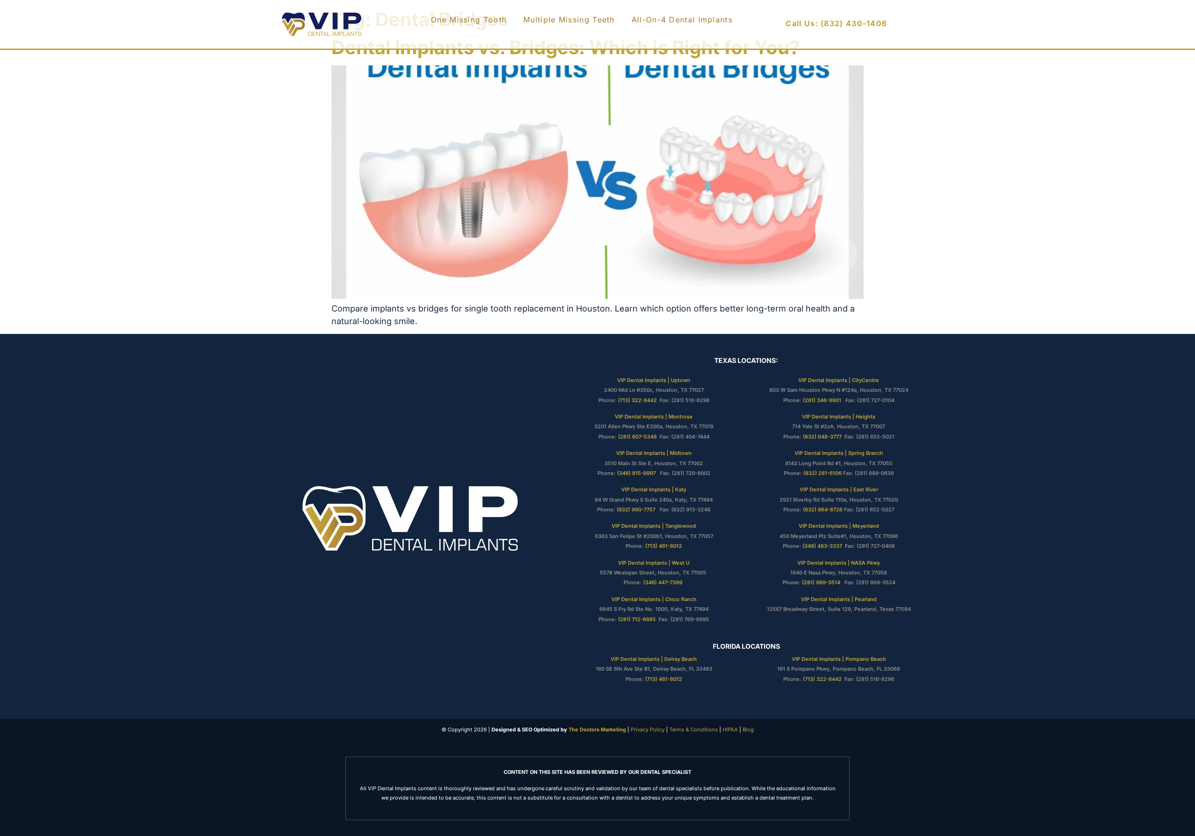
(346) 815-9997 (638, 473)
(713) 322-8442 (637, 400)
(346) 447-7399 (663, 582)
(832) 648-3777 (822, 436)
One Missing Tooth (468, 19)
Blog (748, 729)
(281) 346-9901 (823, 400)
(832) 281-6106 (822, 473)
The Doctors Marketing (597, 729)
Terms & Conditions (693, 729)
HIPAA (730, 729)
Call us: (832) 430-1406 (836, 23)
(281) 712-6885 (637, 619)
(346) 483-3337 (822, 546)
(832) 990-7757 (637, 509)
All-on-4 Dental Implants (682, 19)
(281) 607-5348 (637, 436)
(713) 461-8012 (663, 546)
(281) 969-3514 (821, 582)
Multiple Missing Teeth (569, 19)
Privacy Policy (647, 729)
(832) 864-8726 (823, 509)
